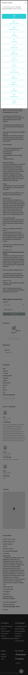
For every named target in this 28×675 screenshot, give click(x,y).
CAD (14, 52)
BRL (14, 77)
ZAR (14, 71)
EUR (14, 16)
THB (14, 101)
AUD (14, 46)
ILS (14, 89)
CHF (14, 65)
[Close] (25, 3)
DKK (14, 59)
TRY (14, 40)
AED (14, 34)
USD (14, 22)
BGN (14, 83)
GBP (14, 28)
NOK (14, 95)
